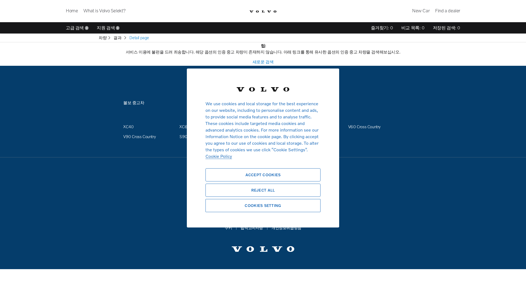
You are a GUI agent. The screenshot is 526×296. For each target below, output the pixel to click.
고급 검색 (75, 27)
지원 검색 (106, 27)
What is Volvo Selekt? (104, 10)
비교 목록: (413, 27)
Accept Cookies (263, 174)
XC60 (184, 126)
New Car (421, 10)
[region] (263, 148)
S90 (183, 136)
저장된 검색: (446, 27)
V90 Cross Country (139, 136)
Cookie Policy (218, 156)
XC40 (128, 126)
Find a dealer (447, 10)
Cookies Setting (263, 205)
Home (72, 10)
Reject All (263, 190)
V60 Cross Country (364, 126)
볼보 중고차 (133, 102)
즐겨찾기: (382, 27)
